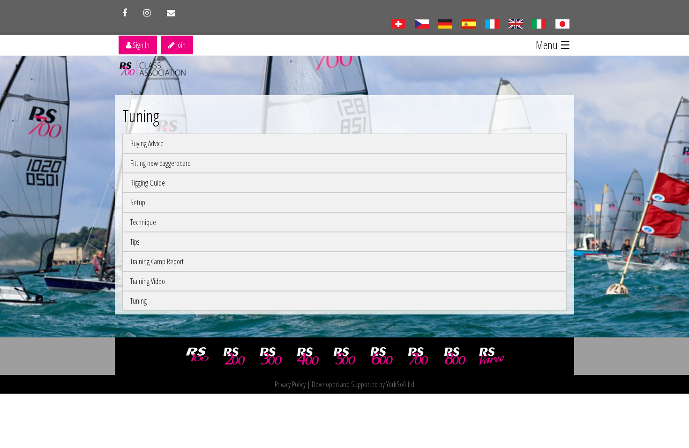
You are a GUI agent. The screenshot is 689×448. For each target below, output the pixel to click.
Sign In (140, 45)
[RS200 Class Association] (234, 356)
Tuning (138, 301)
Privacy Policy (290, 384)
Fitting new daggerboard (160, 163)
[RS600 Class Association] (381, 356)
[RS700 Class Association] (418, 356)
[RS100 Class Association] (197, 356)
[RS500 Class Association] (344, 356)
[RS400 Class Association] (308, 356)
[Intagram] (147, 13)
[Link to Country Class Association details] (398, 23)
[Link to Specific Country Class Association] (515, 23)
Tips (134, 242)
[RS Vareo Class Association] (491, 356)
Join (180, 45)
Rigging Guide (147, 183)
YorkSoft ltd (400, 384)
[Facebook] (125, 13)
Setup (137, 202)
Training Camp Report (157, 261)
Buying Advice (147, 143)
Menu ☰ (553, 44)
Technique (143, 222)
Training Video (147, 281)
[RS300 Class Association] (271, 356)
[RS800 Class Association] (455, 356)
